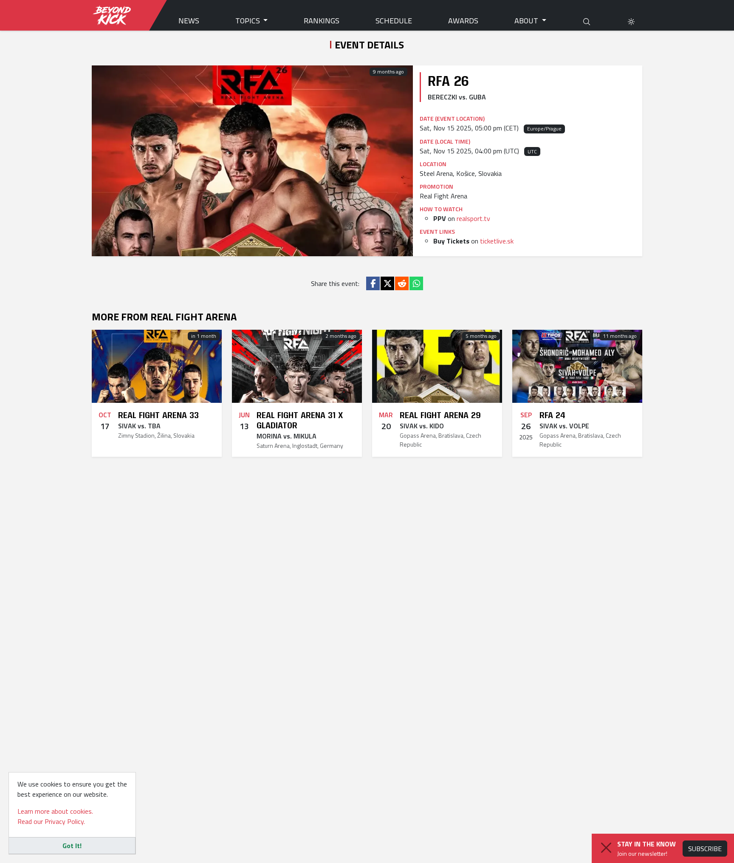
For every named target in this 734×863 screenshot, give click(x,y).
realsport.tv (473, 218)
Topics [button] (248, 20)
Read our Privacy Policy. (51, 821)
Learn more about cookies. (55, 811)
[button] (631, 20)
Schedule (393, 20)
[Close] (606, 847)
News (188, 20)
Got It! (72, 845)
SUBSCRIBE (705, 848)
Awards (463, 20)
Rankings (321, 20)
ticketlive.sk (497, 241)
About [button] (527, 20)
